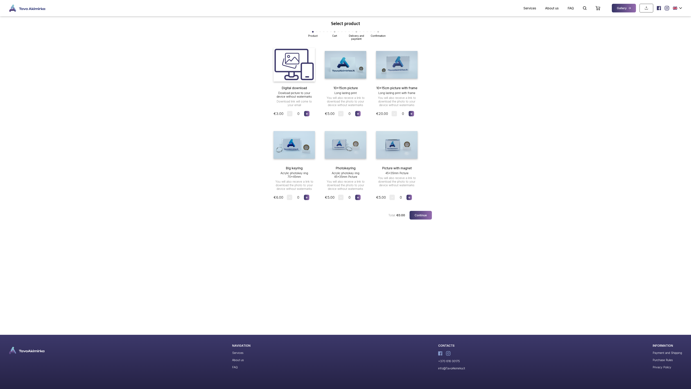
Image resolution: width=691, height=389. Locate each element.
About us (552, 8)
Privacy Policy (662, 367)
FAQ (571, 8)
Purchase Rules (663, 360)
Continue (421, 215)
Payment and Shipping (667, 353)
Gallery (622, 8)
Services (529, 8)
